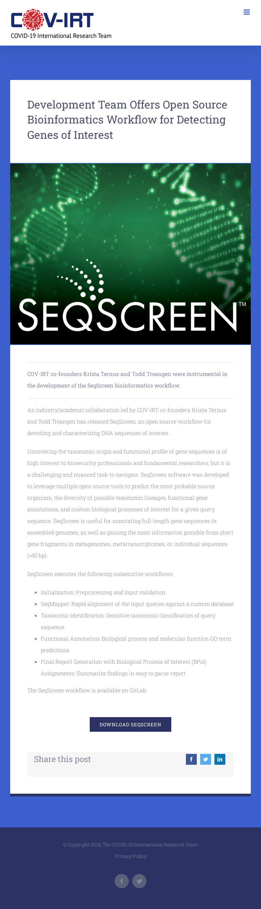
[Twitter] (205, 759)
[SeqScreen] (130, 166)
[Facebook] (191, 759)
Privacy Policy (130, 856)
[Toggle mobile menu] (247, 12)
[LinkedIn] (220, 759)
